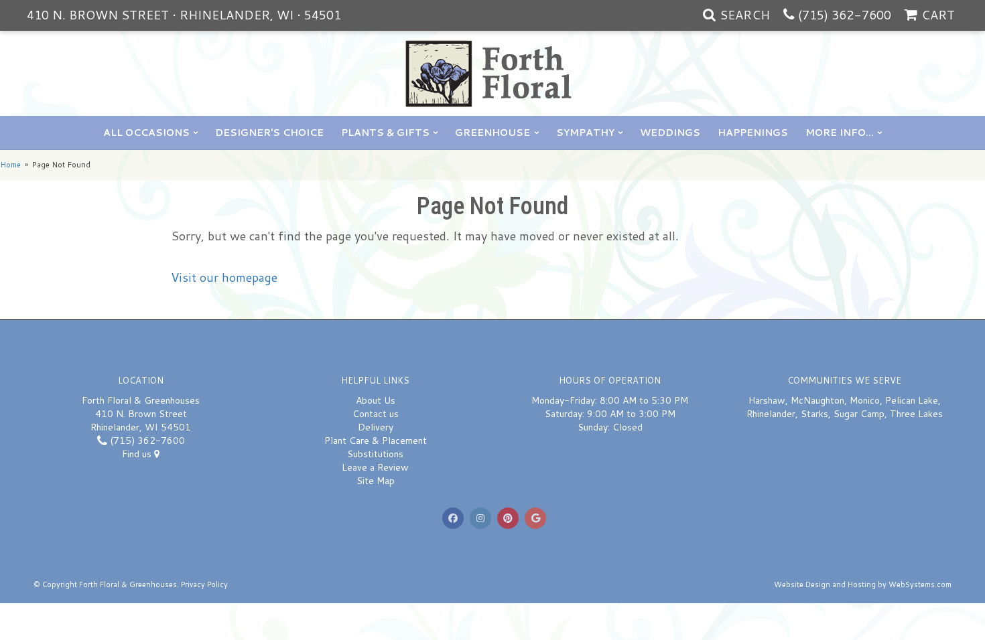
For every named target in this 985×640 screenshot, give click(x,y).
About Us (375, 400)
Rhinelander (770, 413)
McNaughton (817, 400)
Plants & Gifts (385, 132)
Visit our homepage (224, 277)
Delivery (375, 427)
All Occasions (146, 132)
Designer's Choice (269, 132)
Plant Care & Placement (375, 440)
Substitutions (375, 454)
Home (10, 164)
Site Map (375, 480)
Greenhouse (492, 132)
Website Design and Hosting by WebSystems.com (862, 584)
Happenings (753, 132)
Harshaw (766, 400)
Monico (865, 400)
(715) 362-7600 (844, 14)
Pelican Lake (911, 400)
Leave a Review (375, 467)
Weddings (670, 132)
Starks (814, 413)
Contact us (375, 413)
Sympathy (585, 132)
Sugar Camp (859, 413)
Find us (138, 454)
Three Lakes (916, 413)
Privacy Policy (204, 584)
